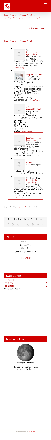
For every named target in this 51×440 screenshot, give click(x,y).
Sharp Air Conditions (34, 74)
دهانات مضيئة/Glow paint (33, 107)
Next (43, 28)
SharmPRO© (32, 431)
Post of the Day (22, 207)
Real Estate (9, 285)
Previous (34, 28)
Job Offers (8, 282)
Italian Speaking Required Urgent (32, 181)
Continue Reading (19, 68)
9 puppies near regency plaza (32, 53)
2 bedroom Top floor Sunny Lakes (34, 139)
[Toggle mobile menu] (45, 4)
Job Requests (9, 280)
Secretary (29, 162)
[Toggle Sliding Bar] (39, 4)
